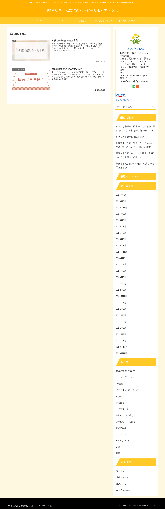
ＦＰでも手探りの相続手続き (130, 137)
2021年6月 (121, 309)
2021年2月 (121, 334)
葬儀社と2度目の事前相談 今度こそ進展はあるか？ (135, 165)
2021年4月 (121, 321)
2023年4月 (121, 283)
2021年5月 (121, 315)
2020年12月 (121, 347)
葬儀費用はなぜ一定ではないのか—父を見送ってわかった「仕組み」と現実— (135, 145)
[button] (153, 106)
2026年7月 (121, 195)
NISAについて (123, 440)
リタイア (120, 396)
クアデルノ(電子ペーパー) (128, 390)
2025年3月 (121, 239)
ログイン (120, 471)
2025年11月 (121, 207)
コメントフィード (124, 484)
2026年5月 (121, 201)
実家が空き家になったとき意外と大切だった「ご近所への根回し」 (135, 155)
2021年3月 (121, 328)
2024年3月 (121, 271)
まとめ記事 (121, 428)
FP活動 (119, 384)
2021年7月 (121, 302)
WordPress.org (123, 490)
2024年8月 (121, 264)
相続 (118, 453)
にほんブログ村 (123, 100)
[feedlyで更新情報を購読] (134, 86)
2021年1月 (121, 340)
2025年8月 (121, 220)
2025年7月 (121, 226)
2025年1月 (121, 245)
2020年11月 (121, 353)
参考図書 (120, 402)
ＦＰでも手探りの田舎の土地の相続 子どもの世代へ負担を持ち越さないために (135, 128)
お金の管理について (125, 371)
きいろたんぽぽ (135, 49)
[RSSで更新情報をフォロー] (137, 86)
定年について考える (125, 415)
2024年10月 (121, 258)
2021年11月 (121, 296)
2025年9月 (121, 214)
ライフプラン (122, 409)
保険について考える (125, 421)
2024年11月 (121, 252)
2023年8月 (121, 277)
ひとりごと (121, 434)
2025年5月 (121, 233)
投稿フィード (122, 477)
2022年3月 (121, 290)
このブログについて (125, 377)
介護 (118, 447)
